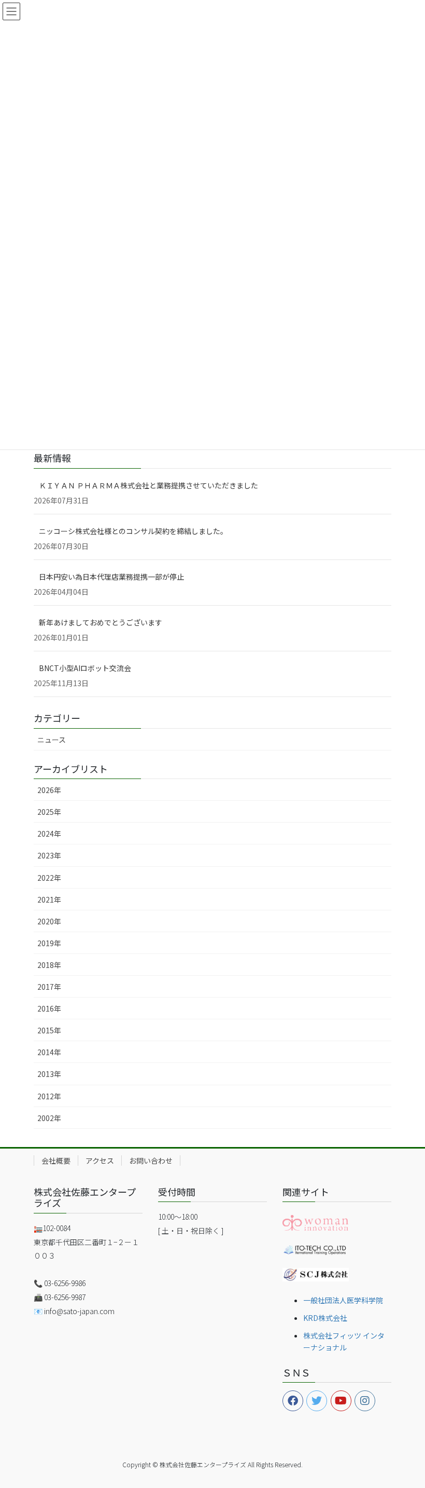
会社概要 (55, 1160)
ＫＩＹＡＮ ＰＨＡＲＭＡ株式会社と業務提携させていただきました (148, 485)
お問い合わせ (151, 1160)
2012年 (49, 1096)
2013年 (49, 1074)
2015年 (49, 1030)
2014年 (49, 1052)
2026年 (49, 790)
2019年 (49, 943)
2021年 (49, 899)
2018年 (49, 965)
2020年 (49, 921)
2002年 (49, 1118)
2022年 (49, 877)
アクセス (100, 1160)
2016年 (49, 1008)
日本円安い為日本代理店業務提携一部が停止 (111, 576)
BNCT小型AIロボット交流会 (85, 668)
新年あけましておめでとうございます (100, 622)
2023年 (49, 855)
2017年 (49, 986)
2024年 (49, 833)
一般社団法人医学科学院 (343, 1300)
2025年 (49, 812)
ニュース (51, 739)
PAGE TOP (405, 1433)
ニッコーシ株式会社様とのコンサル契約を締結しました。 (133, 531)
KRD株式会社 (325, 1318)
